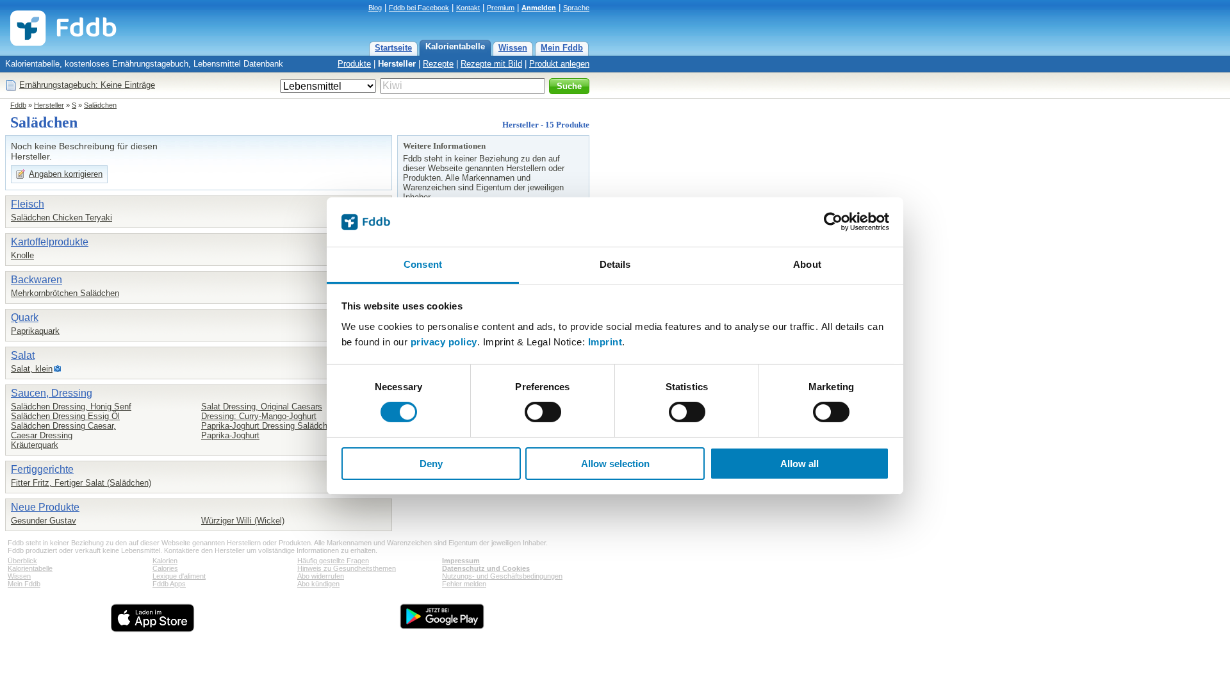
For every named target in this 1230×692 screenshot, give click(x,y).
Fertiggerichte (42, 469)
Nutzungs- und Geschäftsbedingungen (502, 576)
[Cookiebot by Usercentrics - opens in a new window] (833, 221)
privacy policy (444, 341)
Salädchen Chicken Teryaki (61, 217)
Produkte (354, 64)
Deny (431, 463)
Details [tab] (615, 264)
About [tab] (807, 264)
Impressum (461, 560)
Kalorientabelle (455, 46)
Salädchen (100, 105)
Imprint (605, 341)
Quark (24, 317)
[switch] (543, 412)
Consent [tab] (423, 264)
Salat (23, 355)
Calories (165, 568)
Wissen (512, 48)
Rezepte (438, 64)
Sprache (576, 8)
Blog (375, 8)
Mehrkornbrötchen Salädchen (65, 293)
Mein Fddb (562, 48)
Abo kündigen (318, 584)
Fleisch (27, 204)
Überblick (22, 560)
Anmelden (538, 8)
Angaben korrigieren (65, 174)
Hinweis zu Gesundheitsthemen (346, 568)
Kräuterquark (34, 445)
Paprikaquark (35, 331)
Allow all (799, 463)
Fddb (18, 105)
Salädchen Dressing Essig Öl (65, 416)
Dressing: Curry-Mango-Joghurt (258, 416)
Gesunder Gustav (43, 520)
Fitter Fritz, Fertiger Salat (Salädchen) (81, 483)
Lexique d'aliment (179, 576)
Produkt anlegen (559, 64)
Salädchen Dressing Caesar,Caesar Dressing (63, 430)
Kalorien (164, 560)
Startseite (393, 48)
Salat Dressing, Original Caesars (261, 406)
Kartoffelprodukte (49, 241)
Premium (500, 8)
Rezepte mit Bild (491, 64)
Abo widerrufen (320, 576)
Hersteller (397, 64)
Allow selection (615, 463)
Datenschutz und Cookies (486, 568)
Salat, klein (32, 369)
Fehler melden (464, 584)
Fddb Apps (169, 584)
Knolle (22, 255)
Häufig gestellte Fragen (333, 560)
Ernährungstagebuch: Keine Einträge (87, 85)
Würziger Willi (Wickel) (242, 520)
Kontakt (468, 8)
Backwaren (36, 279)
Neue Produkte (45, 507)
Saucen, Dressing (51, 393)
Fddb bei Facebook (419, 8)
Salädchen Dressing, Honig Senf (71, 406)
